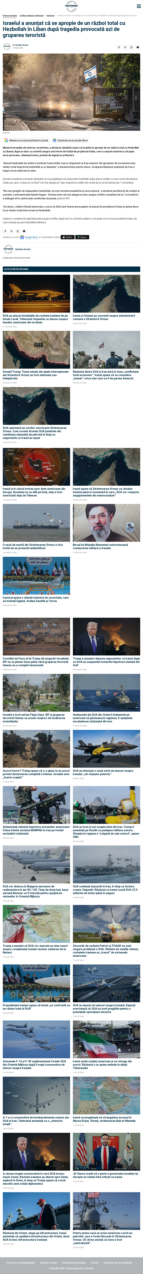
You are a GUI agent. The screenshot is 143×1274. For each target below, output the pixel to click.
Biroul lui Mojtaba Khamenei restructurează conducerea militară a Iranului (100, 546)
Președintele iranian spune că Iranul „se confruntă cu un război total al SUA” (36, 1007)
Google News (31, 237)
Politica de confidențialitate (21, 1262)
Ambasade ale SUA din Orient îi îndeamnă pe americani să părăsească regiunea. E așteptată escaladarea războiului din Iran (102, 718)
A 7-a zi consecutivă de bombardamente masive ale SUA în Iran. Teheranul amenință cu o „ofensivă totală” (36, 1121)
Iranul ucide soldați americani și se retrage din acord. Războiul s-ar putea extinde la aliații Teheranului (102, 1065)
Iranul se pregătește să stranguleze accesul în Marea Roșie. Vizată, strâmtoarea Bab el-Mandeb (104, 1119)
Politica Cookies (48, 1262)
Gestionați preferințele (74, 1262)
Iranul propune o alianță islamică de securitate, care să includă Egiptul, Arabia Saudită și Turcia (36, 599)
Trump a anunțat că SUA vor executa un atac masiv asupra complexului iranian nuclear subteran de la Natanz (35, 949)
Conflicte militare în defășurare (32, 16)
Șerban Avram (21, 45)
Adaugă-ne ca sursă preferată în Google (28, 140)
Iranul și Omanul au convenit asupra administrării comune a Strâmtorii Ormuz (104, 317)
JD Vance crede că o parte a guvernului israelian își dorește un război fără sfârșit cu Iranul (105, 1175)
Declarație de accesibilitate (118, 1262)
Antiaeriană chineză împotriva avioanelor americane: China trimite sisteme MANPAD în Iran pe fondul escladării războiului (36, 830)
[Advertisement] (106, 416)
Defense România (10, 16)
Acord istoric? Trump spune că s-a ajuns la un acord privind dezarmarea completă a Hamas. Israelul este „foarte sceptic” (36, 774)
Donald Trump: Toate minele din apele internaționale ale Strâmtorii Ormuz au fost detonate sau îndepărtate (36, 375)
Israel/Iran (50, 16)
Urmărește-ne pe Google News (73, 140)
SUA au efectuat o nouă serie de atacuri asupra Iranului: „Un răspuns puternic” (103, 772)
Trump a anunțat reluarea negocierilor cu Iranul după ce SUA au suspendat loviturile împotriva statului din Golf (106, 662)
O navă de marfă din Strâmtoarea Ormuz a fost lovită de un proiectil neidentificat (33, 546)
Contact (94, 1262)
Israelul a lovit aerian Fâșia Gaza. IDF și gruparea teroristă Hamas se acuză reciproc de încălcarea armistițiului (34, 718)
